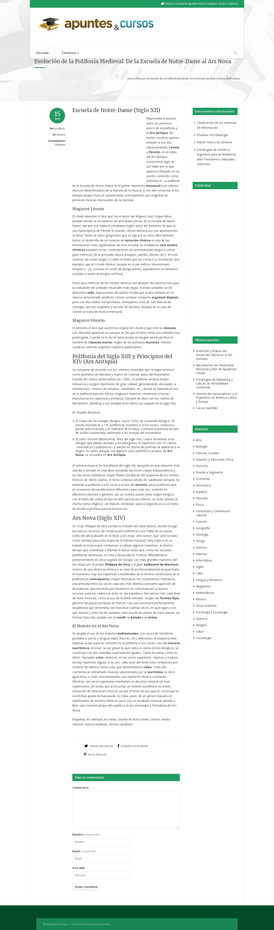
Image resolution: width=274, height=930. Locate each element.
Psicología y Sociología (212, 612)
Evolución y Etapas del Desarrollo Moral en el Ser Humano (214, 355)
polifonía (127, 724)
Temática (65, 53)
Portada (42, 53)
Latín (199, 573)
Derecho (202, 466)
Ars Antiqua (94, 719)
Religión (201, 625)
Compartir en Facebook (134, 745)
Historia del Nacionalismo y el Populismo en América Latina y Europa (216, 397)
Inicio (130, 78)
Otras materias (206, 606)
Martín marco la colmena (214, 142)
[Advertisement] (137, 90)
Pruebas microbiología (212, 135)
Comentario (80, 787)
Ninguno (60, 144)
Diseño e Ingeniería (209, 472)
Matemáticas (205, 593)
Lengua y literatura (209, 580)
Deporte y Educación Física (214, 459)
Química (201, 619)
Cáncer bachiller (207, 408)
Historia (201, 547)
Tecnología (203, 638)
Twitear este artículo (101, 745)
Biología (201, 446)
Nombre (86, 834)
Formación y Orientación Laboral (213, 513)
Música (140, 78)
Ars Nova (110, 719)
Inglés (200, 567)
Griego (200, 541)
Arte (199, 440)
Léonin (154, 719)
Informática (204, 560)
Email (84, 851)
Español (201, 492)
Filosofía (202, 498)
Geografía (203, 528)
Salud (199, 631)
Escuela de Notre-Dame (133, 719)
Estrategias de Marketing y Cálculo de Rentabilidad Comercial (214, 383)
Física (200, 505)
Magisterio (203, 586)
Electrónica (203, 485)
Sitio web (78, 868)
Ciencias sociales (207, 453)
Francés (201, 522)
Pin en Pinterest (97, 754)
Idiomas (201, 554)
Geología (202, 534)
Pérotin (114, 724)
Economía (203, 479)
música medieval (96, 724)
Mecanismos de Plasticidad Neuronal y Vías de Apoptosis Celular (216, 369)
